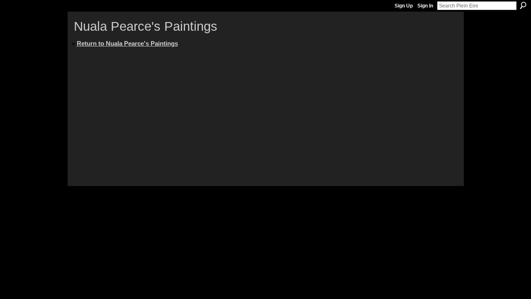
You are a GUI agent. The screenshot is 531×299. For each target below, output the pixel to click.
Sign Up (404, 6)
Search (523, 5)
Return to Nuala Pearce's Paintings (127, 43)
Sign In (425, 6)
